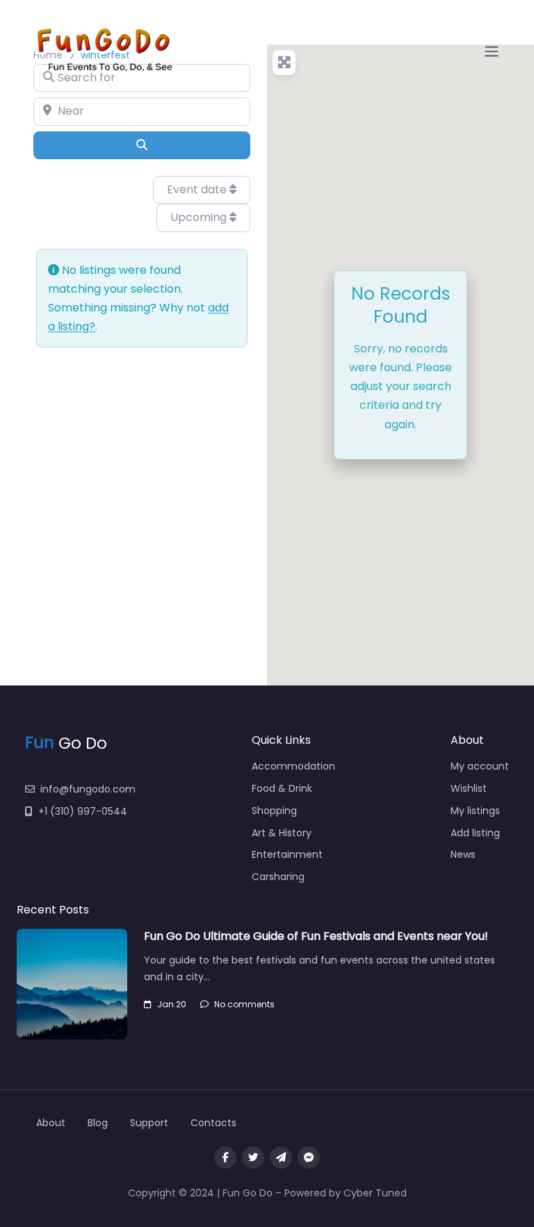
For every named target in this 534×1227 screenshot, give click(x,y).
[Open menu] (491, 51)
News (463, 854)
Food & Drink (282, 788)
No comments (244, 1004)
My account (480, 766)
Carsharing (278, 877)
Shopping (274, 811)
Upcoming (199, 217)
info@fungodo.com (88, 789)
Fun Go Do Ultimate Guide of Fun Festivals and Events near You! (316, 936)
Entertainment (287, 854)
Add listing (475, 833)
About (50, 1123)
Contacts (213, 1123)
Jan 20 (171, 1004)
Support (149, 1123)
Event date (198, 189)
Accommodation (293, 766)
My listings (475, 811)
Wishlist (469, 788)
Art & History (282, 833)
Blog (98, 1123)
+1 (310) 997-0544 (82, 811)
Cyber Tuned (375, 1193)
